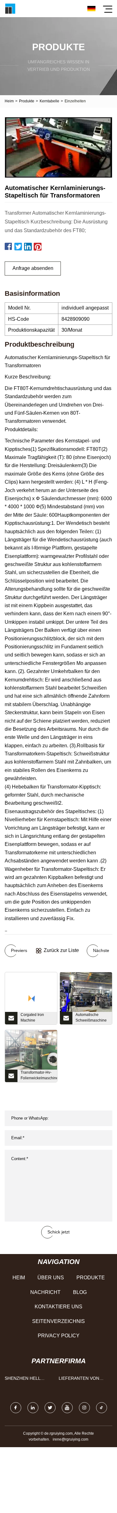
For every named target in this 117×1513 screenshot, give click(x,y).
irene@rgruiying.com (70, 1439)
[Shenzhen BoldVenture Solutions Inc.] (10, 8)
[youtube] (67, 1407)
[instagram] (84, 1407)
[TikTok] (101, 1407)
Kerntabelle (49, 101)
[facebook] (15, 1407)
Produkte (26, 101)
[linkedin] (32, 1407)
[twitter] (50, 1407)
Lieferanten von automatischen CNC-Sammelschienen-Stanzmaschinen (83, 1380)
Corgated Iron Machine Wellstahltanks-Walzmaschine (33, 1018)
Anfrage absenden (32, 268)
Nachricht (45, 1292)
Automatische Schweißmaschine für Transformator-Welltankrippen (91, 1018)
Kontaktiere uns (58, 1306)
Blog (80, 1292)
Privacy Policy (59, 1335)
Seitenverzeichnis (58, 1321)
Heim (9, 101)
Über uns (50, 1277)
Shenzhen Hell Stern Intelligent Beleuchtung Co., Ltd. (27, 1380)
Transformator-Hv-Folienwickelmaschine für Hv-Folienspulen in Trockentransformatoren (39, 1076)
